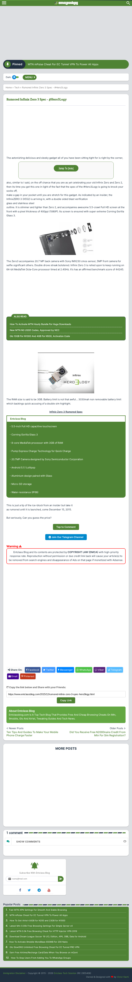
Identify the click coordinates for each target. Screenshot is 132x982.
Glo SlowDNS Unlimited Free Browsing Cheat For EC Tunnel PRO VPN (44, 947)
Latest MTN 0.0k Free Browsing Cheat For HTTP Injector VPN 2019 (43, 931)
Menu (30, 77)
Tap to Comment (66, 526)
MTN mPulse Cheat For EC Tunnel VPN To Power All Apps (63, 64)
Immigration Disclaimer (14, 973)
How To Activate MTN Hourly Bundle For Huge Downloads (40, 324)
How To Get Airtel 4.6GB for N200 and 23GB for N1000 (37, 920)
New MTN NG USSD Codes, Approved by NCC (34, 330)
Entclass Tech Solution (65, 973)
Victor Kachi (123, 977)
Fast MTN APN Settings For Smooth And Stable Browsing (38, 910)
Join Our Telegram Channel (67, 537)
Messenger (66, 669)
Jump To (66, 168)
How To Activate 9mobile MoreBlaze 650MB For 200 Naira (38, 942)
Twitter (49, 669)
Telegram (116, 669)
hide (71, 168)
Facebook (33, 669)
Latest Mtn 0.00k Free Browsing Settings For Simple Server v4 (41, 926)
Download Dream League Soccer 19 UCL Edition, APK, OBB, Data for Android (47, 936)
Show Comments (28, 841)
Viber (100, 669)
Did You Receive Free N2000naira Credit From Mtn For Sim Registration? (98, 733)
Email (14, 676)
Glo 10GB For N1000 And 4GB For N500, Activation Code (40, 336)
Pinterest (28, 676)
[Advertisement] (66, 31)
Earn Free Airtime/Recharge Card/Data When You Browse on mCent (44, 952)
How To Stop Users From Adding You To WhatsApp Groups (41, 957)
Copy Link (66, 700)
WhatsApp (85, 669)
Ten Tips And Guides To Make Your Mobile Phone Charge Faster (32, 733)
